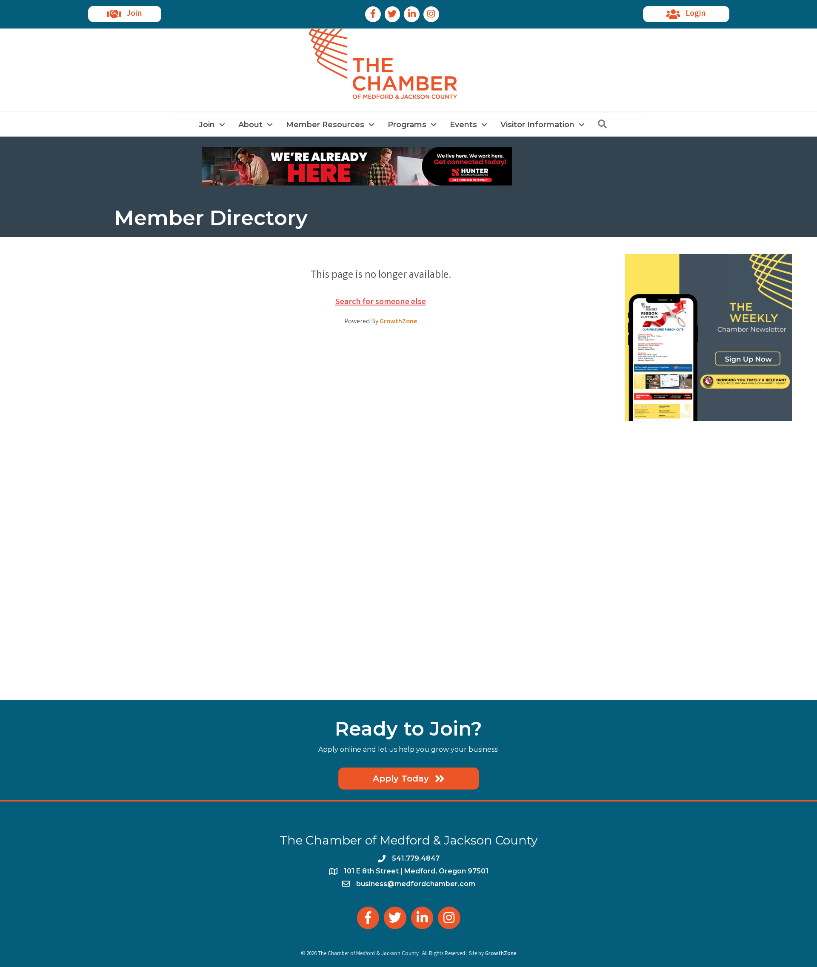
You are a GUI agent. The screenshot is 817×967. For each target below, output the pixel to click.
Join (207, 124)
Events (463, 124)
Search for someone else (380, 302)
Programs (407, 124)
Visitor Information (537, 124)
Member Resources (325, 124)
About (250, 124)
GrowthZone (398, 322)
